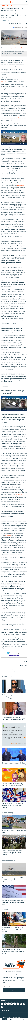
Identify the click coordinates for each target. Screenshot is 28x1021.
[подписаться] (2, 1007)
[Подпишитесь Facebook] (5, 1004)
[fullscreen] (25, 143)
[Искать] (24, 1019)
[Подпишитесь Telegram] (14, 1004)
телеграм (16, 55)
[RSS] (21, 1004)
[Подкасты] (24, 1004)
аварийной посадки (9, 59)
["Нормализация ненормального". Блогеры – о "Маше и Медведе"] (14, 775)
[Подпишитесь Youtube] (11, 1004)
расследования (19, 117)
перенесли (11, 71)
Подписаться (14, 655)
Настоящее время (9, 47)
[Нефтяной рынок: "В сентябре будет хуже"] (14, 822)
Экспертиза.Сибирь (6, 5)
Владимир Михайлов (20, 47)
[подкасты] (11, 1019)
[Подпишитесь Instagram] (18, 1004)
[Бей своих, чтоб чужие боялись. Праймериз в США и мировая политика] (14, 795)
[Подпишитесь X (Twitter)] (8, 1004)
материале (8, 535)
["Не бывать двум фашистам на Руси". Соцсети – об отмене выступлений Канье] (14, 686)
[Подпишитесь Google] (2, 1004)
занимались (20, 185)
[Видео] (17, 1019)
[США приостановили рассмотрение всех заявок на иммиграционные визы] (14, 891)
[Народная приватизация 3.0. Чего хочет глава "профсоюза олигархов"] (14, 754)
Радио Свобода (7, 134)
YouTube (4, 55)
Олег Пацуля (18, 494)
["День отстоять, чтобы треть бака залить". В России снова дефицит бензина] (14, 919)
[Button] (12, 24)
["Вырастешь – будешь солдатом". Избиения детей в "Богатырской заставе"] (14, 941)
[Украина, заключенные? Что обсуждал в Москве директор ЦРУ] (14, 708)
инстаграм (10, 55)
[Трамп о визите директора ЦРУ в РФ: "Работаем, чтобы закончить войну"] (14, 869)
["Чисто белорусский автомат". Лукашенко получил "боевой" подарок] (14, 842)
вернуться (3, 81)
